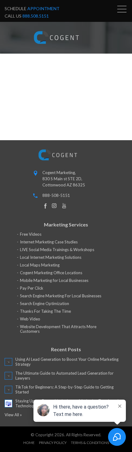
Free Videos (30, 234)
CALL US (27, 15)
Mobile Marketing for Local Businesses (54, 280)
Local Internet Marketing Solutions (50, 257)
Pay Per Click (31, 288)
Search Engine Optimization (44, 303)
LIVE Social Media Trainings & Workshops (57, 249)
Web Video (30, 318)
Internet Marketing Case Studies (49, 241)
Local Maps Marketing (40, 265)
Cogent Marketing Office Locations (51, 272)
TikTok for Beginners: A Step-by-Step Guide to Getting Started (64, 389)
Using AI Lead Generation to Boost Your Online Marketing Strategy (66, 362)
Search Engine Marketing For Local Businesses (60, 295)
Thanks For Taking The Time (45, 311)
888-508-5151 (56, 195)
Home (29, 442)
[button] (122, 9)
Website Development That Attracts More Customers (58, 329)
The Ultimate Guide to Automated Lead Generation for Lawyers (64, 376)
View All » (13, 414)
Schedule (32, 8)
